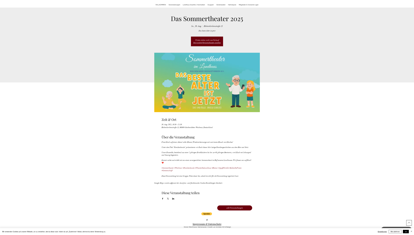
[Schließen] (411, 231)
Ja (406, 231)
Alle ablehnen (395, 231)
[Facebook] (207, 220)
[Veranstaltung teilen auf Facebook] (163, 198)
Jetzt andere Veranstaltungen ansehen (207, 43)
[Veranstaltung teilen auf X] (168, 198)
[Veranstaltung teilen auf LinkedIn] (173, 198)
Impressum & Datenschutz (207, 224)
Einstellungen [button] (382, 231)
